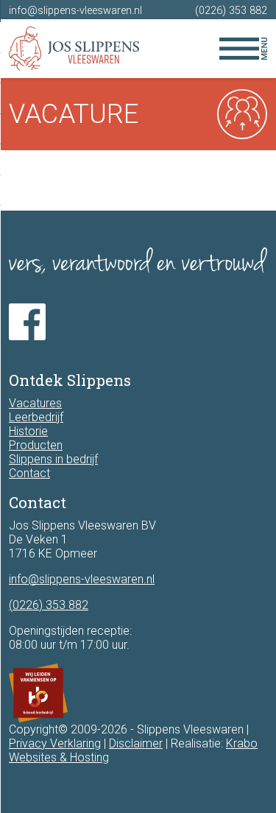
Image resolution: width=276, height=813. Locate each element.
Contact (29, 473)
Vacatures (35, 403)
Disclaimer (136, 743)
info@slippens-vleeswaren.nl (75, 10)
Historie (28, 431)
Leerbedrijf (36, 417)
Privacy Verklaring (55, 743)
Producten (36, 445)
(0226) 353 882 (231, 10)
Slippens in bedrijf (53, 459)
